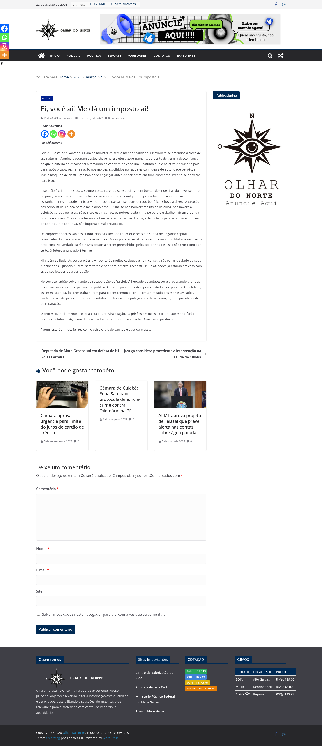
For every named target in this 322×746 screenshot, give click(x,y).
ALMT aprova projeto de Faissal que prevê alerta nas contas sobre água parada (179, 424)
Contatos (162, 55)
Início (55, 55)
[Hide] (2, 63)
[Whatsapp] (53, 134)
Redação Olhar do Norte (58, 118)
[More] (71, 134)
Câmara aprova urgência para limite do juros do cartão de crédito (62, 424)
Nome (42, 548)
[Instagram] (62, 134)
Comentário (47, 488)
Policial (73, 55)
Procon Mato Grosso (151, 711)
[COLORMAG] (74, 671)
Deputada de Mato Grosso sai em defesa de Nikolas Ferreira (80, 354)
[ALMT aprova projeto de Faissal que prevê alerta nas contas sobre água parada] (180, 383)
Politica (94, 55)
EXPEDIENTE (186, 55)
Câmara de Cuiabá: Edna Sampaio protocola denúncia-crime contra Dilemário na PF (119, 399)
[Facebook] (45, 134)
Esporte (114, 55)
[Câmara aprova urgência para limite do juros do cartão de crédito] (62, 383)
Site (39, 591)
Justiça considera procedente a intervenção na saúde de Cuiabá (162, 354)
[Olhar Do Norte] (41, 55)
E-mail (42, 570)
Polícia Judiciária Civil (151, 687)
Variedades (137, 55)
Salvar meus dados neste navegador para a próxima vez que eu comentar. (103, 614)
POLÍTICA (47, 98)
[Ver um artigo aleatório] (280, 55)
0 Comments (116, 118)
